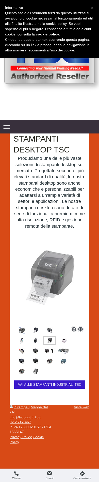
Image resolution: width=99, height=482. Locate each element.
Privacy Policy (21, 437)
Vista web (81, 407)
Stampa (21, 407)
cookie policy (47, 34)
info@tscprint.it (22, 417)
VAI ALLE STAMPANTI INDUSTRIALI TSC (49, 385)
